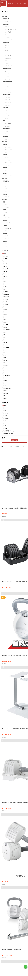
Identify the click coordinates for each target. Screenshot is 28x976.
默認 (6, 446)
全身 (6, 110)
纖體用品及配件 (8, 162)
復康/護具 (5, 107)
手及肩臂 (7, 115)
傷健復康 (4, 199)
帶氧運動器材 (6, 42)
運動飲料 (7, 139)
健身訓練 (4, 16)
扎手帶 (6, 87)
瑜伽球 (6, 73)
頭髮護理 (5, 168)
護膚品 (6, 152)
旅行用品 (5, 194)
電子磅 (6, 236)
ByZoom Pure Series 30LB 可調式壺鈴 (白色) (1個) (14, 655)
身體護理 (5, 154)
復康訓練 (5, 220)
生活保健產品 (6, 181)
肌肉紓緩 (7, 126)
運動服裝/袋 (8, 102)
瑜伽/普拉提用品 (7, 68)
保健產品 (5, 241)
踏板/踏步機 (8, 55)
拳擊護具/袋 (8, 92)
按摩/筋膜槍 (8, 123)
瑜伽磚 (6, 71)
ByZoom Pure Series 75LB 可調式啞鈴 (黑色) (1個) (14, 581)
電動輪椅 (7, 204)
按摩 (4, 120)
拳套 (6, 89)
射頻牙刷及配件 (8, 175)
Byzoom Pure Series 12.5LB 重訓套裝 (11, 949)
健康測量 (5, 233)
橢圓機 (6, 50)
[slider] (3, 442)
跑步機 (6, 45)
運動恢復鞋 (7, 21)
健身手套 (7, 63)
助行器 (4, 209)
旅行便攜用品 (8, 196)
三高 (6, 189)
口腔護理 (5, 173)
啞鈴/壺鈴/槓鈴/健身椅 (10, 29)
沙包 (6, 84)
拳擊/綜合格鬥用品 (7, 81)
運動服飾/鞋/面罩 (7, 94)
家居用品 (7, 183)
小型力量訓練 (8, 39)
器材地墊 (7, 134)
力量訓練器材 (6, 24)
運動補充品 (5, 136)
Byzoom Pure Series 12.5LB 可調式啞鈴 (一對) (13, 876)
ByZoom (6, 11)
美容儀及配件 (8, 147)
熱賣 (11, 446)
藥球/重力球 (8, 32)
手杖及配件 (7, 217)
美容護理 (4, 141)
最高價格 (17, 446)
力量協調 (5, 225)
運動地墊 (7, 131)
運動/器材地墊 (6, 128)
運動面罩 (7, 105)
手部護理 (7, 165)
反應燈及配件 (8, 58)
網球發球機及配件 (9, 66)
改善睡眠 (7, 186)
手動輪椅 (7, 207)
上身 (6, 113)
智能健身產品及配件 (10, 26)
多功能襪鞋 (7, 97)
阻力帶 (6, 34)
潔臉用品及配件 (8, 149)
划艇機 (6, 53)
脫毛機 (6, 157)
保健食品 (7, 191)
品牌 (16, 3)
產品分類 (10, 3)
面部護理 (5, 144)
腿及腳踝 (7, 118)
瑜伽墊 (6, 76)
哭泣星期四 (23, 3)
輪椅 (4, 202)
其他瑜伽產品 (8, 79)
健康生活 (4, 178)
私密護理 (7, 160)
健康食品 (7, 243)
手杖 (4, 215)
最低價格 (24, 446)
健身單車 (7, 47)
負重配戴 (7, 37)
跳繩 (6, 60)
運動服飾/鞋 (6, 19)
